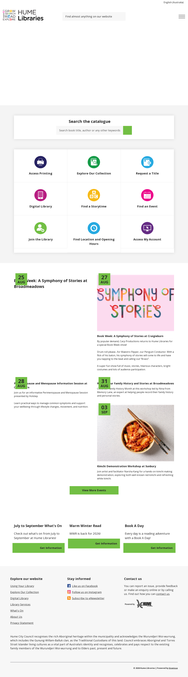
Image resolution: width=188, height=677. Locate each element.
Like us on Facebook (85, 586)
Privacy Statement (21, 623)
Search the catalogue (89, 121)
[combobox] (174, 2)
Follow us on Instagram (87, 592)
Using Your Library (22, 586)
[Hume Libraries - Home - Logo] (23, 15)
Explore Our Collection (24, 592)
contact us (162, 594)
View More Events (94, 490)
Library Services (20, 604)
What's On (16, 610)
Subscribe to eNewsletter (88, 598)
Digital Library (19, 598)
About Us (16, 617)
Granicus (173, 668)
